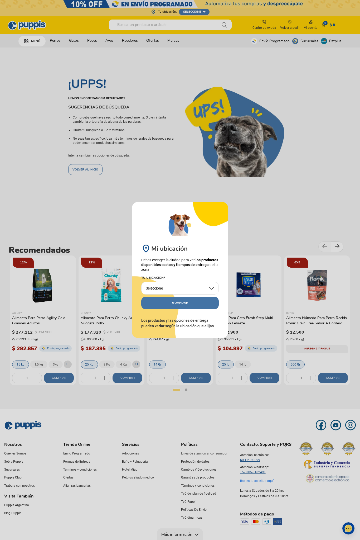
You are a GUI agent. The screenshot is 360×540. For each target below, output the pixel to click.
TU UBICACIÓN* (153, 278)
